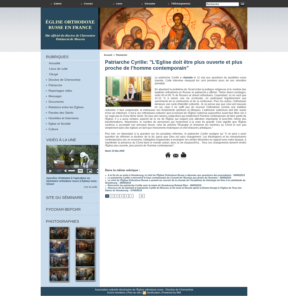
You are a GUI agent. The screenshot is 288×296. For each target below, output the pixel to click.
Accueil (108, 55)
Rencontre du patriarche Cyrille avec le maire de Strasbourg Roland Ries (147, 185)
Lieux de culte (58, 68)
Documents (56, 101)
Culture (53, 129)
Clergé (53, 74)
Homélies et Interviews (63, 118)
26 (142, 196)
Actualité (54, 63)
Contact (88, 3)
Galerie (57, 3)
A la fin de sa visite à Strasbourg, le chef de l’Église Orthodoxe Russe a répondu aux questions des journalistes (169, 175)
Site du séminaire (64, 197)
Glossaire (149, 3)
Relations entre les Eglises (66, 107)
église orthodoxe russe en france (70, 24)
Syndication (153, 292)
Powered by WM (171, 292)
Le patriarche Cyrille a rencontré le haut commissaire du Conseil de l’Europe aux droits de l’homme (162, 177)
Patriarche (55, 85)
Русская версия (63, 209)
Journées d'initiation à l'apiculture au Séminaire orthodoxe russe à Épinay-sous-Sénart (71, 181)
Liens (119, 3)
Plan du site (134, 292)
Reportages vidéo (60, 90)
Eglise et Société (59, 123)
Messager (55, 96)
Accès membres (116, 292)
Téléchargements (180, 3)
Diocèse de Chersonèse (64, 79)
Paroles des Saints (60, 112)
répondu (188, 77)
